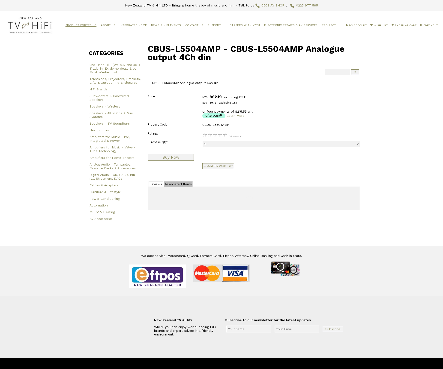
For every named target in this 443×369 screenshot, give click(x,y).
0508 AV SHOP (272, 5)
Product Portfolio (81, 25)
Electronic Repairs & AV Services (291, 25)
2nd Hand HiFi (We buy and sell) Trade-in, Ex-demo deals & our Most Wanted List (115, 68)
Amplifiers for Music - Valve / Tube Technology (112, 149)
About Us (108, 25)
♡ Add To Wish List (218, 166)
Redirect (329, 25)
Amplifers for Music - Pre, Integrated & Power (110, 138)
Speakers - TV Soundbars (110, 123)
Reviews (156, 184)
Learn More (235, 115)
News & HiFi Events (166, 25)
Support (214, 25)
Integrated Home (133, 25)
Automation (99, 205)
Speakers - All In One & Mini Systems (111, 115)
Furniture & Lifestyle (105, 192)
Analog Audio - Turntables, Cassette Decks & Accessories (113, 166)
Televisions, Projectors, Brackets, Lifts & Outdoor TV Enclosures (115, 80)
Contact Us (194, 25)
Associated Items (178, 184)
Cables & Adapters (104, 185)
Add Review (254, 197)
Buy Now (170, 157)
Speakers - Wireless (105, 106)
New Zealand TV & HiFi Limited (234, 363)
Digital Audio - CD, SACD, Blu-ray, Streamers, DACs (113, 176)
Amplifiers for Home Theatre (112, 158)
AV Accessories (101, 219)
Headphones (99, 130)
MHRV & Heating (102, 212)
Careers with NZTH (245, 25)
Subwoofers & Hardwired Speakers (109, 97)
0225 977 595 (307, 5)
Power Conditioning (105, 198)
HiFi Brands (98, 89)
